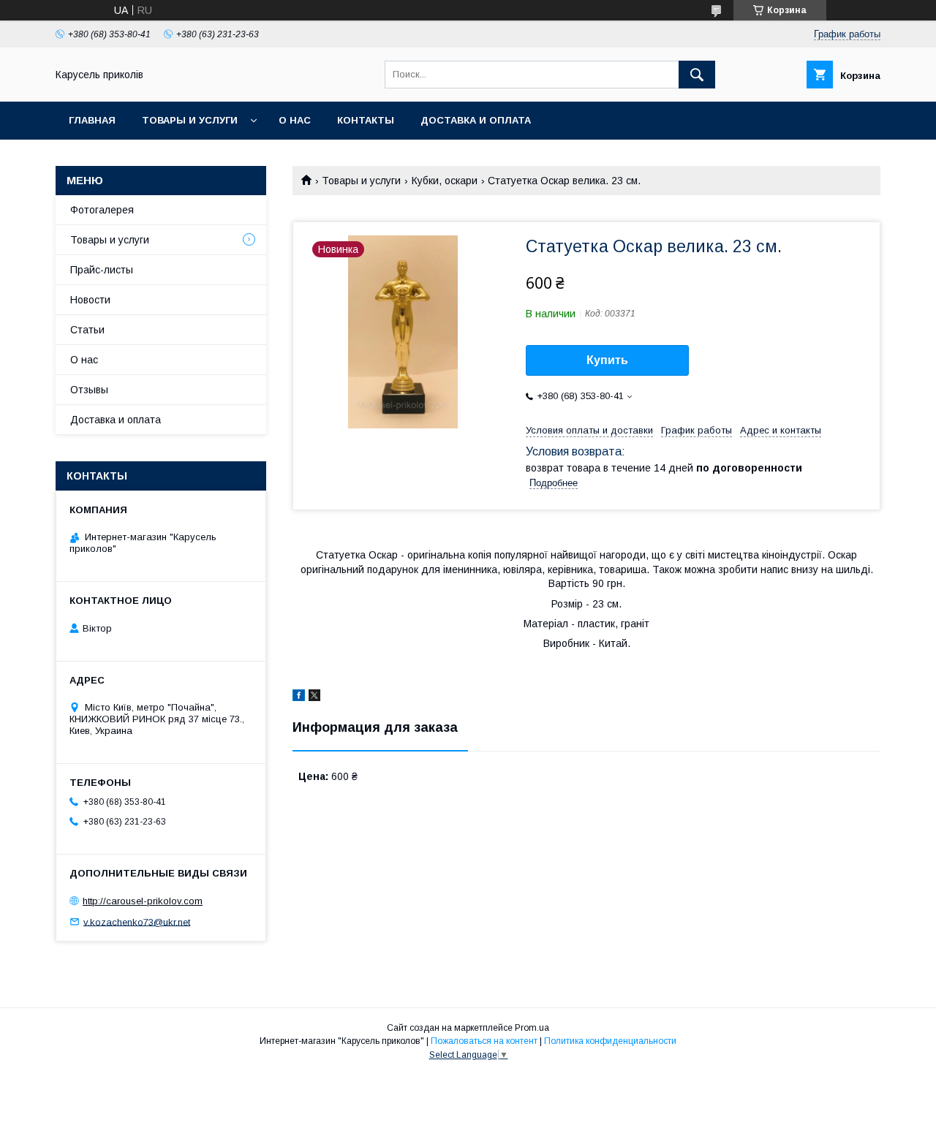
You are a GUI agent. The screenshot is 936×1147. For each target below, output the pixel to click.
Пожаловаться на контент (484, 1041)
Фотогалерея (102, 210)
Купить (607, 360)
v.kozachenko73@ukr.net (136, 921)
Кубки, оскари (445, 180)
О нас (295, 120)
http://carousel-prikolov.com (143, 901)
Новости (90, 300)
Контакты (365, 120)
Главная (92, 120)
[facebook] (298, 697)
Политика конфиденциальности (610, 1041)
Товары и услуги (190, 120)
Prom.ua (532, 1028)
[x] (314, 697)
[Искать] (697, 74)
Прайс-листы (101, 270)
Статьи (87, 330)
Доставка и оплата (475, 120)
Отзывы (89, 389)
